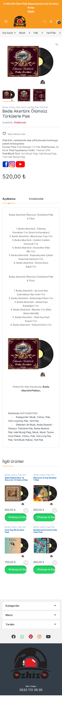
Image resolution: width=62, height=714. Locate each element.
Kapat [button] (31, 11)
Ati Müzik (31, 424)
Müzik (22, 32)
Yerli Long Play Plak (30, 107)
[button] (56, 44)
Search (44, 21)
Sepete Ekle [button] (53, 562)
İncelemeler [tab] (36, 198)
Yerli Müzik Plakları (23, 439)
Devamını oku (24, 510)
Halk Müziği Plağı (22, 432)
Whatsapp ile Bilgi (17, 517)
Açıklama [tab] (8, 198)
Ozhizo (12, 107)
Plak (36, 32)
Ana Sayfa (7, 32)
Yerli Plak (51, 32)
